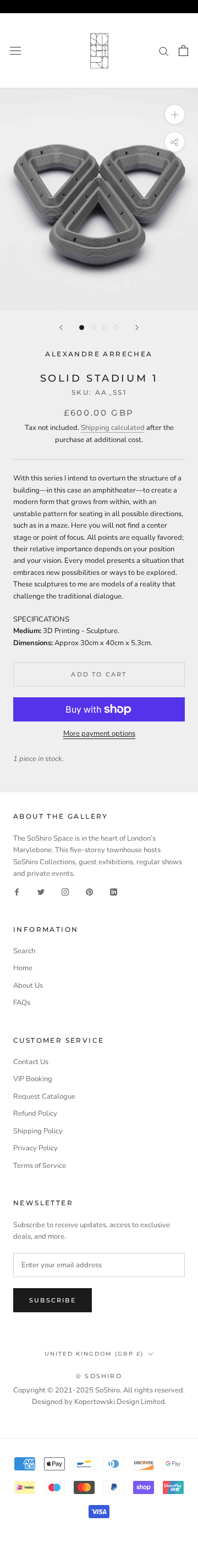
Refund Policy (35, 1113)
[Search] (164, 50)
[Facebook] (16, 892)
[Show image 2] (93, 327)
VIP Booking (32, 1079)
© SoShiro (99, 1376)
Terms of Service (39, 1166)
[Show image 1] (81, 327)
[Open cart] (183, 50)
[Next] (137, 327)
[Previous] (61, 327)
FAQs (21, 1003)
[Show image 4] (116, 327)
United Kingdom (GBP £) (94, 1353)
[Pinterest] (89, 892)
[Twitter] (41, 892)
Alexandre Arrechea (98, 354)
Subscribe (52, 1300)
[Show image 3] (104, 327)
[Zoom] (174, 114)
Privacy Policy (35, 1148)
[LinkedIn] (113, 892)
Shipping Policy (38, 1131)
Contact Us (30, 1062)
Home (22, 968)
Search (24, 951)
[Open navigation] (15, 51)
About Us (28, 986)
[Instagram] (65, 892)
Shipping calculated (113, 428)
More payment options (99, 734)
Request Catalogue (44, 1096)
